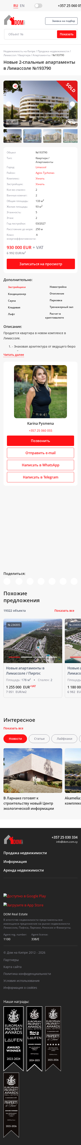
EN (22, 5)
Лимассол (9, 55)
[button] (72, 104)
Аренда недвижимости (23, 870)
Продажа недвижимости (53, 51)
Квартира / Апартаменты (34, 55)
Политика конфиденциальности (27, 974)
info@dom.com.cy (67, 842)
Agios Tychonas (45, 173)
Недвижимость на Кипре (19, 51)
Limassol (41, 167)
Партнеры (11, 960)
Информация (15, 861)
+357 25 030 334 (65, 837)
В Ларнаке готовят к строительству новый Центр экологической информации (28, 803)
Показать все (64, 610)
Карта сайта (12, 967)
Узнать (40, 178)
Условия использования (21, 981)
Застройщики (17, 287)
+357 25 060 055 (40, 430)
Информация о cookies (20, 988)
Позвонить (40, 440)
